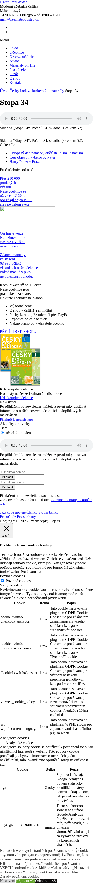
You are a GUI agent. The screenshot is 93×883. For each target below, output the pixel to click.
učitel (9, 433)
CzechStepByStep (13, 2)
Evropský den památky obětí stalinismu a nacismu (47, 153)
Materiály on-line (22, 65)
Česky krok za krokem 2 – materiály (37, 91)
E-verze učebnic (22, 57)
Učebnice (17, 52)
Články (31, 512)
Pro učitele (18, 70)
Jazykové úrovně (13, 512)
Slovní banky (48, 512)
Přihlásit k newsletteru (16, 419)
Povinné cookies (18, 581)
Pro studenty (26, 517)
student (26, 433)
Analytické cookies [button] (14, 738)
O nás (14, 74)
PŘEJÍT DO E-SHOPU (18, 331)
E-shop (15, 78)
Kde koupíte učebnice (16, 398)
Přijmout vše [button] (25, 881)
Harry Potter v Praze (25, 162)
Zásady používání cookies (19, 876)
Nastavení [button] (7, 881)
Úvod (14, 48)
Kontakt (16, 82)
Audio (14, 61)
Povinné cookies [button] (12, 576)
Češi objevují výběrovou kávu (32, 157)
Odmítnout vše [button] (46, 881)
